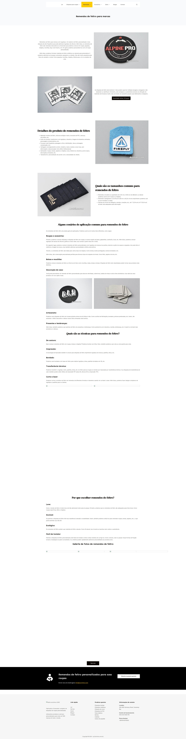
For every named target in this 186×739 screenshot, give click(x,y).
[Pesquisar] (136, 4)
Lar (62, 4)
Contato (123, 4)
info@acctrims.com (81, 683)
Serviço (72, 709)
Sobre (106, 4)
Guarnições (86, 4)
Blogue (115, 4)
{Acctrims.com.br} (98, 736)
